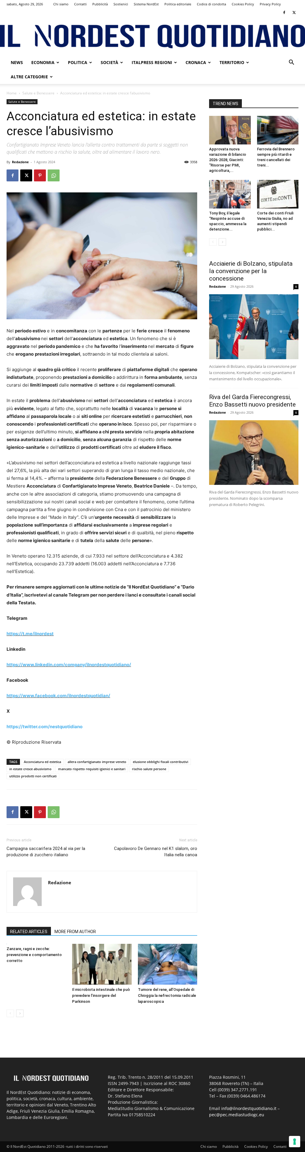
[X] (294, 12)
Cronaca (196, 62)
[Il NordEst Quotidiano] (152, 36)
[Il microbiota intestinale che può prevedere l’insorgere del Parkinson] (101, 964)
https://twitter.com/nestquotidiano (45, 726)
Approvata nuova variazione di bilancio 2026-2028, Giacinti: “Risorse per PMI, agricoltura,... (227, 160)
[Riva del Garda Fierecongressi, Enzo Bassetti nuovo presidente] (253, 452)
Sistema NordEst (146, 4)
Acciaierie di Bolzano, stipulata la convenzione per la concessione (250, 271)
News (17, 62)
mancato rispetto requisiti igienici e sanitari (91, 769)
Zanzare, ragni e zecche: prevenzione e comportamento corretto (34, 954)
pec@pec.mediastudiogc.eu (236, 1114)
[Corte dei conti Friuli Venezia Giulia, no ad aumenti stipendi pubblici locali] (278, 194)
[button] (291, 63)
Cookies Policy (243, 4)
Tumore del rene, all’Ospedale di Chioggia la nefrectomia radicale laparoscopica (167, 995)
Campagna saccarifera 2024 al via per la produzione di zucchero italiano (46, 851)
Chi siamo (61, 4)
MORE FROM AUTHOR (75, 931)
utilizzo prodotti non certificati (33, 776)
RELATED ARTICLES (28, 931)
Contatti (80, 4)
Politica (77, 62)
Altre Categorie (29, 77)
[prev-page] (10, 1013)
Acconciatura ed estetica (42, 761)
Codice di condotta (211, 4)
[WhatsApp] (54, 175)
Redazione (20, 162)
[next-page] (20, 1013)
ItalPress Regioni (152, 62)
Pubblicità (100, 4)
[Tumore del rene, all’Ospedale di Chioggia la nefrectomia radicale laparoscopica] (167, 964)
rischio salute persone (149, 769)
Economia (43, 62)
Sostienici (120, 4)
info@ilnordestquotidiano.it (248, 1108)
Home (12, 93)
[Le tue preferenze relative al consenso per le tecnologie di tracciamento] (294, 1141)
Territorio (232, 62)
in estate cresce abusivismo (30, 769)
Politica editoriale (177, 4)
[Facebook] (284, 12)
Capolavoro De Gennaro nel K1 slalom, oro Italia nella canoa (155, 851)
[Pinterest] (40, 175)
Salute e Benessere (38, 93)
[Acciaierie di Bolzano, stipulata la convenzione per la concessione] (253, 326)
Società (109, 62)
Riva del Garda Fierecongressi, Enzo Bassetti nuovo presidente (252, 400)
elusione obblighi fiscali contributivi (160, 761)
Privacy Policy (270, 4)
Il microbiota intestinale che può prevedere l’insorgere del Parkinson (101, 995)
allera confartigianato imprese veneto (97, 761)
